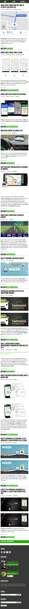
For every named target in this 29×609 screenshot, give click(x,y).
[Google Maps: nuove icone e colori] (14, 67)
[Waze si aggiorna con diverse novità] (14, 269)
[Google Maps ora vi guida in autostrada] (14, 107)
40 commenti (14, 171)
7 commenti (15, 442)
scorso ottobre (4, 329)
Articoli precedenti (7, 542)
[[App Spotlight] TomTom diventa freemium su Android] (14, 183)
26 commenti (11, 260)
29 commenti (11, 219)
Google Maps (21, 156)
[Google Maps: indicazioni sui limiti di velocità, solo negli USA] (14, 23)
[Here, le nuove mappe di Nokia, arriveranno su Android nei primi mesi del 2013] (14, 353)
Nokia (8, 153)
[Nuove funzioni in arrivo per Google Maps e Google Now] (14, 390)
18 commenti (15, 349)
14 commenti (17, 96)
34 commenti (10, 295)
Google (7, 48)
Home (5, 1)
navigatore (3, 156)
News (11, 48)
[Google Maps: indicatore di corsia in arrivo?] (14, 229)
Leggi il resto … (4, 45)
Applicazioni (8, 90)
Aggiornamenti (8, 126)
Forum (13, 1)
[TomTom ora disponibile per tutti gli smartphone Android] (14, 303)
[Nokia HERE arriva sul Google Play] (14, 142)
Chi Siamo (23, 1)
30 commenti (15, 379)
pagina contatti (4, 587)
